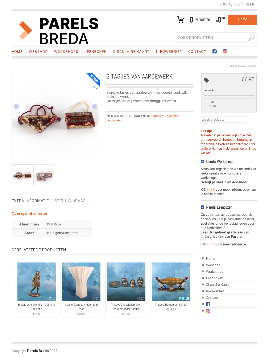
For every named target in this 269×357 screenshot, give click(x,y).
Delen (212, 106)
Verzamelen (114, 120)
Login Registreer (236, 4)
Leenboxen (96, 51)
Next (94, 106)
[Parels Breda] (59, 30)
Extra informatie (30, 200)
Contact (197, 51)
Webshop (38, 51)
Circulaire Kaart (131, 51)
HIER (211, 189)
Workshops (66, 51)
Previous (16, 106)
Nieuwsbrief (169, 51)
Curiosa (158, 115)
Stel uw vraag (70, 200)
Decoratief (172, 115)
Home (17, 51)
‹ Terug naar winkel (241, 66)
